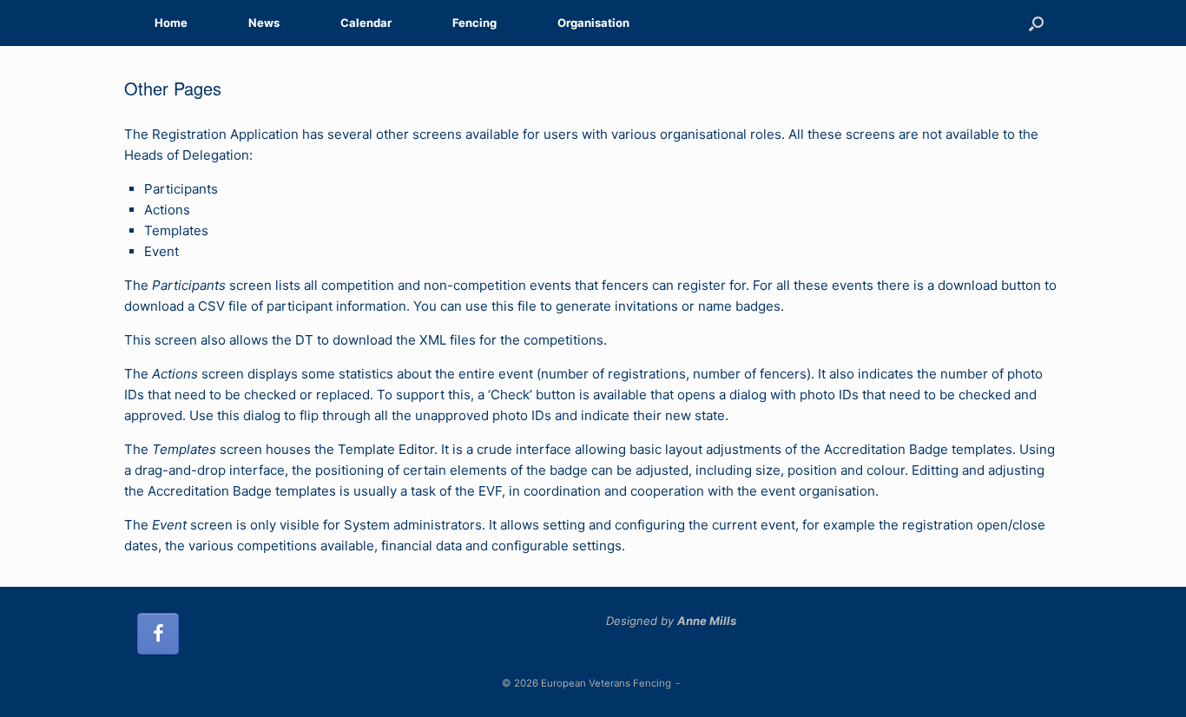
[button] (1036, 23)
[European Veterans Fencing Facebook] (158, 634)
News (264, 23)
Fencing (474, 23)
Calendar (366, 23)
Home (171, 23)
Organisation (593, 23)
